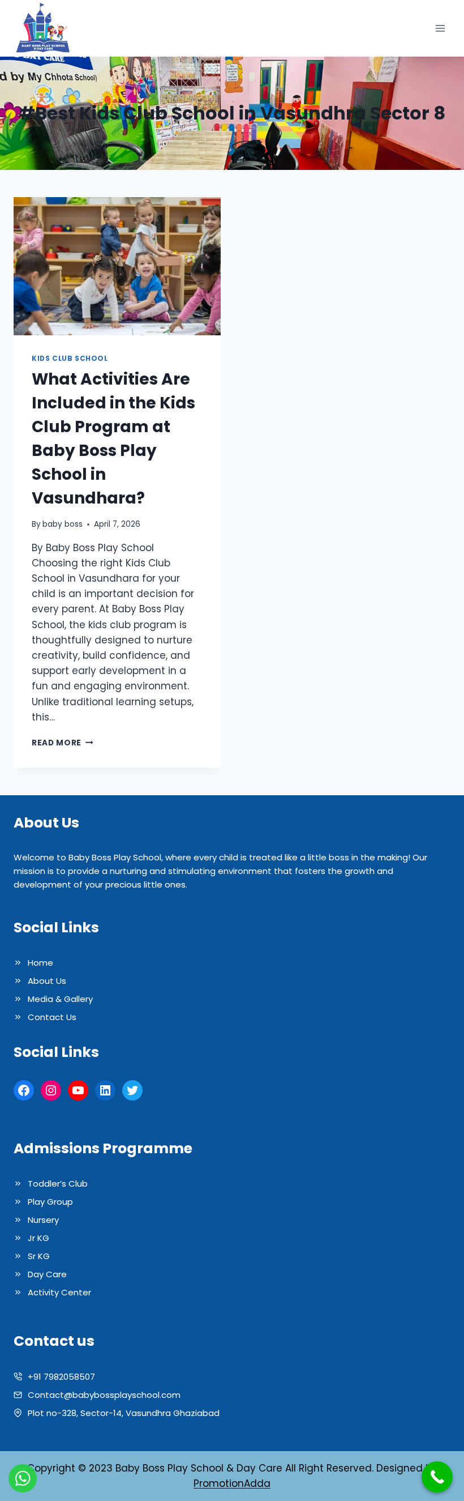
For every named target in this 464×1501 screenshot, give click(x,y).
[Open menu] (439, 28)
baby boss (62, 524)
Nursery (43, 1220)
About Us (47, 981)
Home (40, 963)
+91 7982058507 (61, 1377)
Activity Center (59, 1292)
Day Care (47, 1274)
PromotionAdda (232, 1483)
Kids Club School (70, 358)
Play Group (50, 1202)
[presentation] (117, 266)
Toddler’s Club (58, 1183)
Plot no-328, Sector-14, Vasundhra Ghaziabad (124, 1413)
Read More (62, 742)
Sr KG (39, 1256)
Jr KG (38, 1238)
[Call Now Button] (437, 1477)
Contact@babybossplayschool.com (104, 1395)
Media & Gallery (60, 999)
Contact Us (52, 1017)
